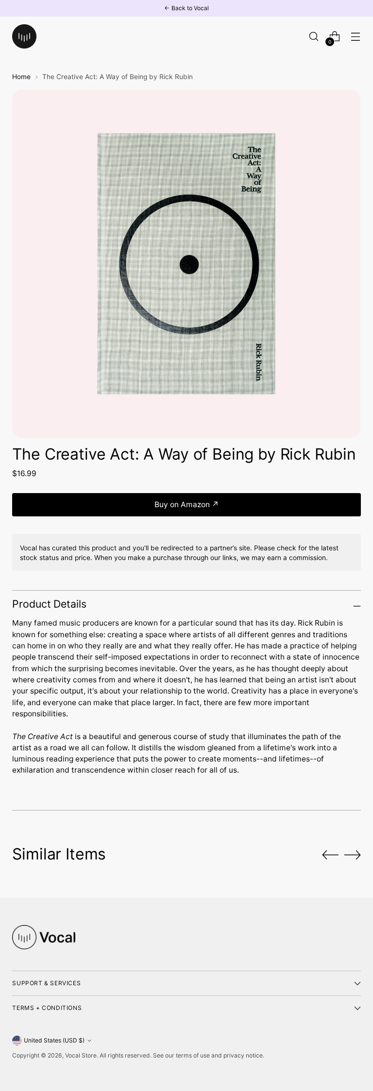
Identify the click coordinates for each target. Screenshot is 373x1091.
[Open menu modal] (356, 37)
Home (21, 77)
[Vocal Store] (24, 36)
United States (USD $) (54, 1040)
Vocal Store (81, 1055)
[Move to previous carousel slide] (330, 855)
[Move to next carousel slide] (352, 854)
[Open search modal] (314, 37)
